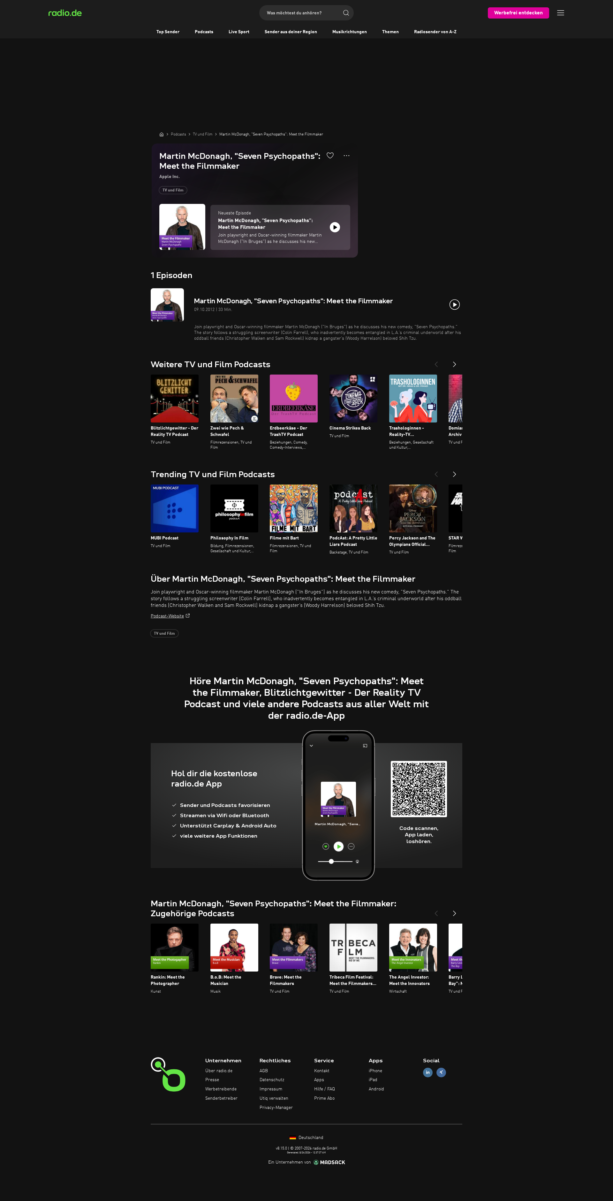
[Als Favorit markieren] (330, 155)
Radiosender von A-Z (435, 32)
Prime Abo (324, 1098)
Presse (212, 1080)
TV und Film (173, 190)
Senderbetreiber (221, 1098)
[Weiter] (454, 361)
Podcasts (204, 32)
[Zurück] (436, 361)
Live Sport (239, 32)
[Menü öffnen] (560, 13)
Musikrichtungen (349, 32)
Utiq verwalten (274, 1098)
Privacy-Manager (276, 1107)
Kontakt (321, 1071)
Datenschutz (272, 1080)
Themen (390, 32)
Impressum (271, 1089)
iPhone (375, 1071)
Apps (319, 1080)
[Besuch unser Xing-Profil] (441, 1072)
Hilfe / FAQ (324, 1089)
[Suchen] (346, 13)
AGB (264, 1071)
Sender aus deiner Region (291, 32)
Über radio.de (218, 1071)
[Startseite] (161, 134)
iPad (373, 1080)
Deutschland (310, 1137)
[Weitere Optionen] (346, 155)
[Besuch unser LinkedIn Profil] (427, 1072)
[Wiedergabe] (335, 227)
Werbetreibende (221, 1089)
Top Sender (167, 32)
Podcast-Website (167, 616)
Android (376, 1089)
